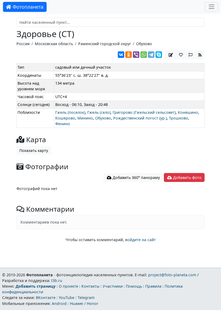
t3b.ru (56, 280)
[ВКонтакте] (121, 54)
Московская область (54, 43)
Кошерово (65, 118)
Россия (23, 43)
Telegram (86, 297)
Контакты (90, 286)
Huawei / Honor (84, 303)
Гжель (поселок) (70, 112)
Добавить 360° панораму (136, 177)
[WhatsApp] (143, 54)
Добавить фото (187, 177)
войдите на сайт (140, 239)
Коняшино (188, 112)
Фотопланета (27, 7)
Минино (85, 118)
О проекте (68, 286)
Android (59, 303)
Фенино (62, 123)
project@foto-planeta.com (172, 274)
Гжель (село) (98, 112)
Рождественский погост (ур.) (140, 118)
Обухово (144, 43)
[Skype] (159, 54)
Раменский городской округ (104, 43)
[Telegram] (151, 54)
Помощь (134, 286)
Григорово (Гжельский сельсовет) (144, 112)
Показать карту (33, 150)
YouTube (66, 297)
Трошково (178, 118)
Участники (113, 286)
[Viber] (136, 54)
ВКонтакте (46, 297)
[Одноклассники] (128, 54)
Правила (153, 286)
